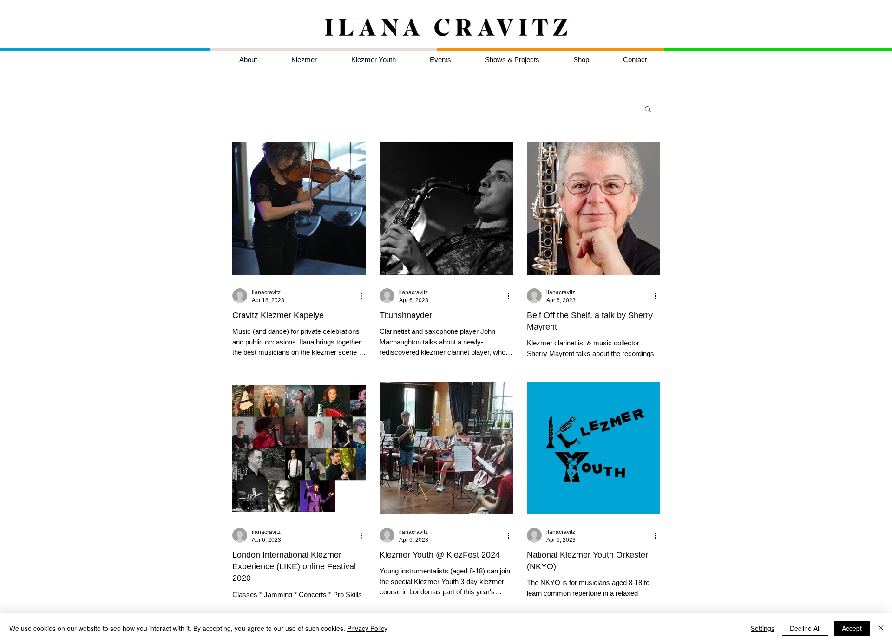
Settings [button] (762, 628)
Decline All (805, 628)
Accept (852, 628)
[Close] (880, 628)
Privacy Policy (367, 628)
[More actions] (364, 295)
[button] (314, 59)
